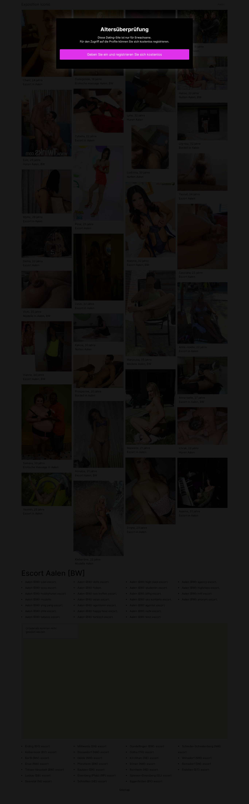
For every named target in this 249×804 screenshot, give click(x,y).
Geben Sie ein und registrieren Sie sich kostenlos (124, 54)
